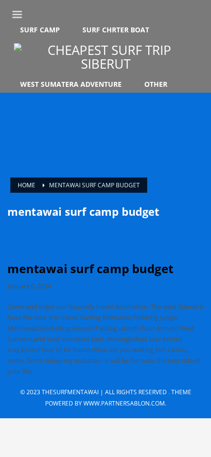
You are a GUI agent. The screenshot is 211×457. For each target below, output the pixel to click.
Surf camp (40, 29)
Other (155, 84)
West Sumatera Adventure (71, 84)
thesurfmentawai (70, 392)
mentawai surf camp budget (90, 268)
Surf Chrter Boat (115, 29)
